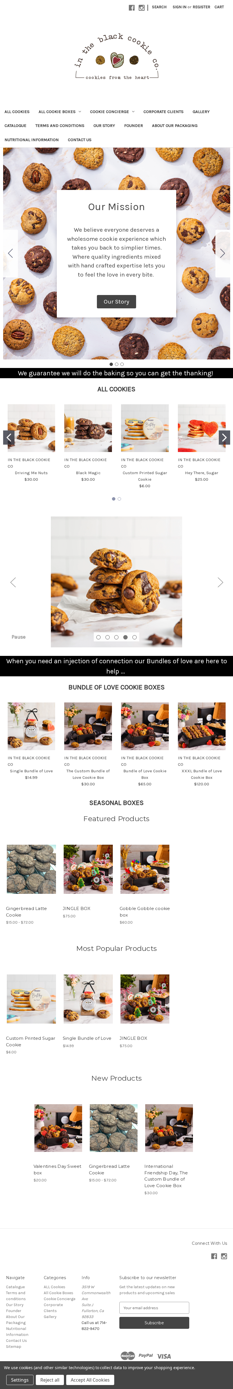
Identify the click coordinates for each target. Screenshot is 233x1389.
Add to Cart (169, 1133)
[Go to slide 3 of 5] (116, 637)
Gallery (201, 111)
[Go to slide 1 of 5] (98, 637)
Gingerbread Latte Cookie (26, 912)
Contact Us (79, 139)
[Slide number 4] (116, 581)
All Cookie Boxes (57, 111)
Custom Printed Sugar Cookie (30, 1041)
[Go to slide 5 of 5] (134, 637)
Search (159, 7)
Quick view (26, 864)
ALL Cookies (17, 111)
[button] (116, 302)
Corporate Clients (163, 111)
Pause (19, 637)
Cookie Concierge (109, 111)
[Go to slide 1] (111, 364)
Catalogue (15, 125)
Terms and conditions (60, 125)
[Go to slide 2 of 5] (107, 637)
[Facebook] (132, 8)
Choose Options (31, 874)
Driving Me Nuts (31, 472)
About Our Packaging (174, 125)
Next (220, 582)
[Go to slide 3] (10, 253)
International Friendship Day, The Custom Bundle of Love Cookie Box (166, 1176)
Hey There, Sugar (201, 472)
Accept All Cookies (90, 1380)
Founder (133, 125)
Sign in (179, 7)
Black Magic (88, 472)
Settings (20, 1380)
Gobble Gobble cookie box (145, 912)
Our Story (104, 125)
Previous (12, 582)
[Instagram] (142, 8)
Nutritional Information (32, 139)
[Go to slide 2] (222, 253)
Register (201, 7)
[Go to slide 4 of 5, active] (125, 637)
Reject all (49, 1380)
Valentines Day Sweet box (58, 1169)
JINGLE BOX (77, 908)
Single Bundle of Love (31, 770)
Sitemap (13, 1346)
